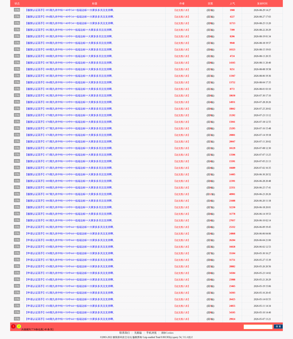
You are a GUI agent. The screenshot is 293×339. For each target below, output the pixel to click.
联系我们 (124, 332)
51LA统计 (188, 337)
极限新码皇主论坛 (122, 337)
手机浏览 (151, 332)
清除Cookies (167, 332)
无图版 (138, 332)
